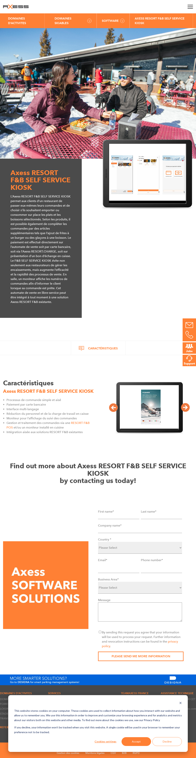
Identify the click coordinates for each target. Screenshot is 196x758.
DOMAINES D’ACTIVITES (17, 21)
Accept (136, 741)
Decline (167, 741)
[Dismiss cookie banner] (180, 703)
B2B (124, 753)
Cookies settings (105, 741)
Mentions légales (95, 753)
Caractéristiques (103, 348)
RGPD (136, 753)
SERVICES (54, 693)
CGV (113, 753)
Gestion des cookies (68, 753)
